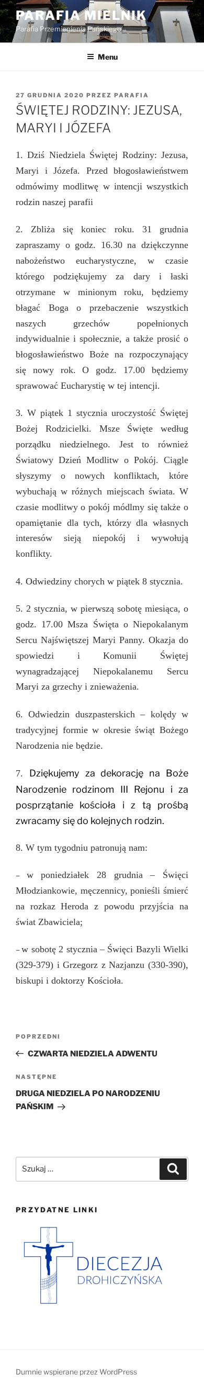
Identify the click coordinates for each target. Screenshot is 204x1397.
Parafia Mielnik (81, 15)
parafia (131, 95)
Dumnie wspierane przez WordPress (76, 1371)
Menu (108, 56)
